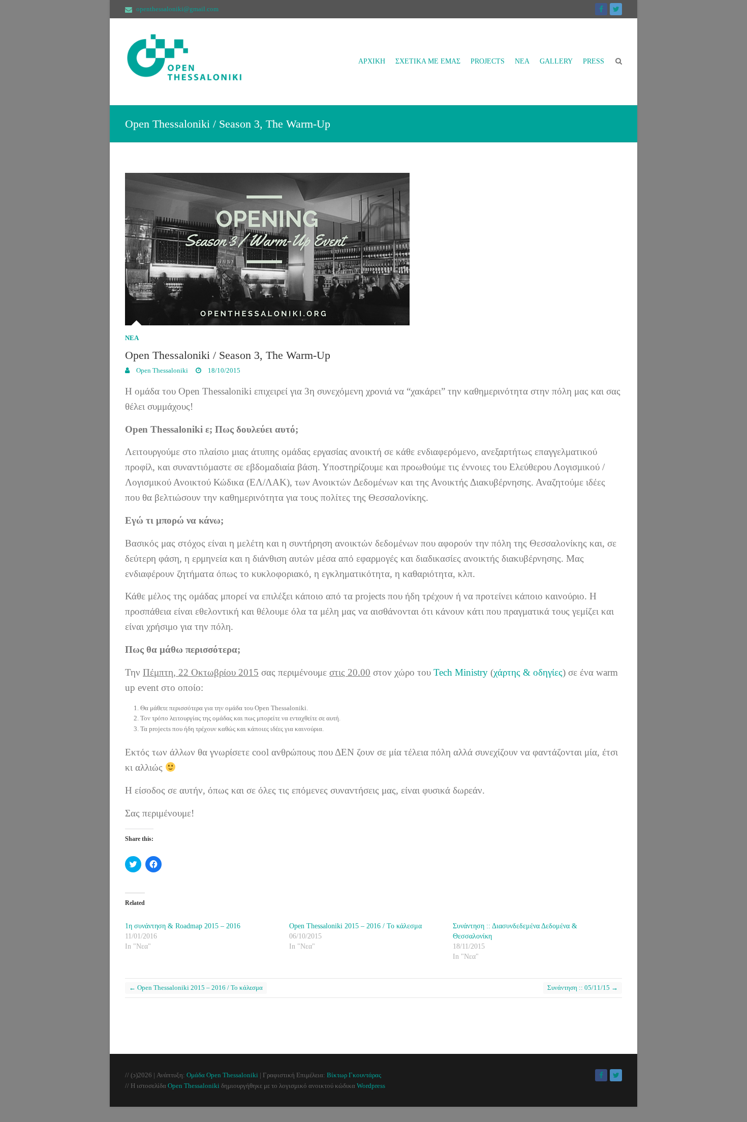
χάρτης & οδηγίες (528, 672)
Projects (488, 61)
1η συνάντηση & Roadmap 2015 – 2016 (182, 926)
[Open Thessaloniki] (201, 62)
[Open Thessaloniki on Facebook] (601, 9)
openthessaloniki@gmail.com (177, 9)
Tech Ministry (460, 672)
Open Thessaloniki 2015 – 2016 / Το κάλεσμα (355, 926)
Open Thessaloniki (161, 370)
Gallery (556, 61)
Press (593, 61)
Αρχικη (371, 61)
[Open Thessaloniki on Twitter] (616, 9)
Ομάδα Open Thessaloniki (222, 1075)
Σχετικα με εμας (427, 61)
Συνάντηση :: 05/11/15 (582, 987)
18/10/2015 (223, 370)
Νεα (522, 61)
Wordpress (371, 1085)
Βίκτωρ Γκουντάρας (354, 1075)
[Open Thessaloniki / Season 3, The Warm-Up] (373, 249)
